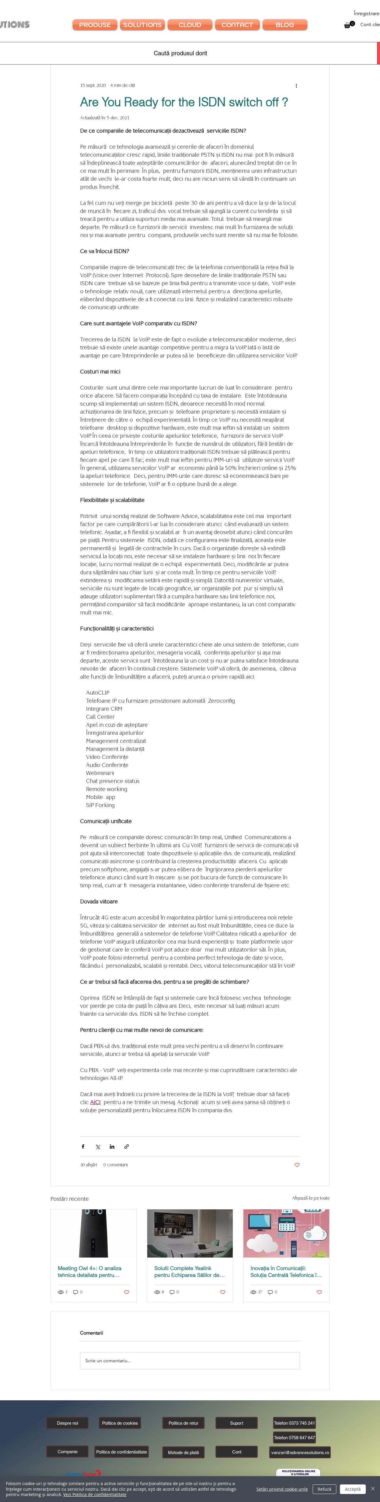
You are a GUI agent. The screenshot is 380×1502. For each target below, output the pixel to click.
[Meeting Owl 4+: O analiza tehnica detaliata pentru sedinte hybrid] (94, 1233)
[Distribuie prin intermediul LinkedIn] (112, 1146)
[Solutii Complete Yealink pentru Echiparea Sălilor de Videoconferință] (190, 1233)
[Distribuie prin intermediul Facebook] (83, 1146)
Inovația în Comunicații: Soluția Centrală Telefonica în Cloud (285, 1271)
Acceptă (353, 1489)
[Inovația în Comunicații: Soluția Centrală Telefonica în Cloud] (286, 1233)
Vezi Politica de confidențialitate (94, 1494)
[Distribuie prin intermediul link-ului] (126, 1146)
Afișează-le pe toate (311, 1198)
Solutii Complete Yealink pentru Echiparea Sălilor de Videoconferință (186, 1271)
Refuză (324, 1489)
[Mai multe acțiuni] (296, 85)
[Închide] (372, 1489)
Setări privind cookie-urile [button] (282, 1489)
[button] (67, 1451)
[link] (349, 24)
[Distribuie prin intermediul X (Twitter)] (97, 1146)
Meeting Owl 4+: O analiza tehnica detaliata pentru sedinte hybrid (89, 1271)
